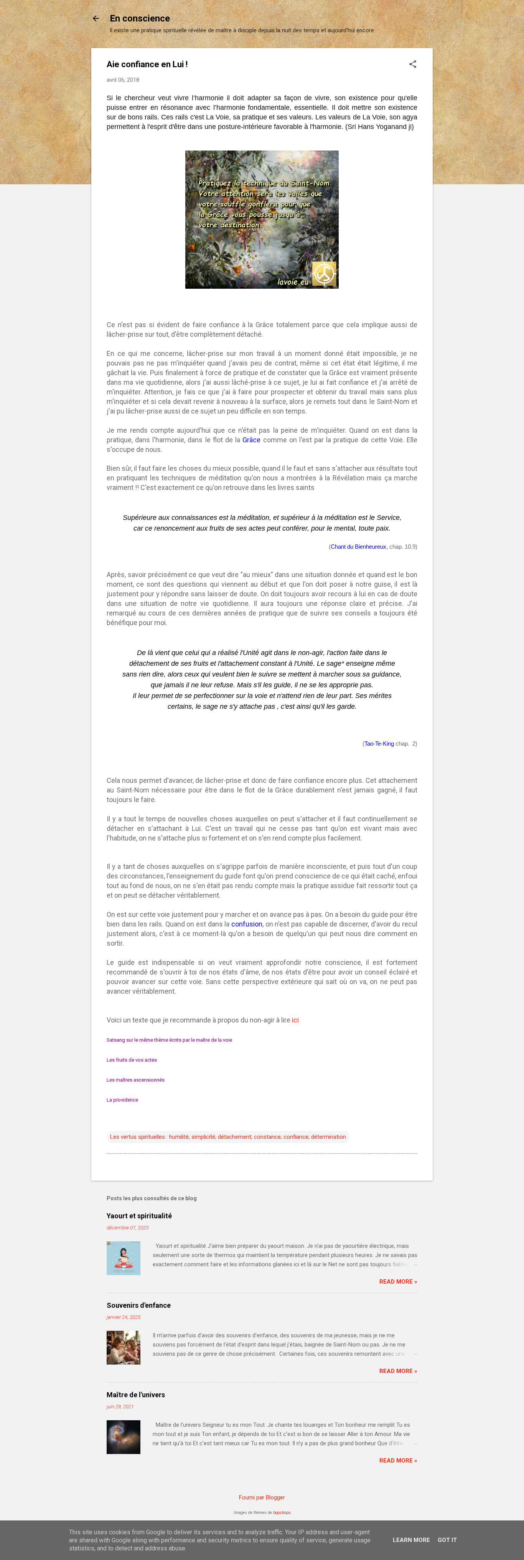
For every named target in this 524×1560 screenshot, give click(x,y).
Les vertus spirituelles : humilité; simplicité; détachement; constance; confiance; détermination (228, 1136)
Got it (447, 1540)
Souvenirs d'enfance (139, 1305)
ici (295, 1020)
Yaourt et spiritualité (139, 1216)
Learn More (411, 1540)
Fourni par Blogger (262, 1497)
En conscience (140, 18)
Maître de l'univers (136, 1395)
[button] (412, 65)
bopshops (282, 1512)
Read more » (398, 1281)
